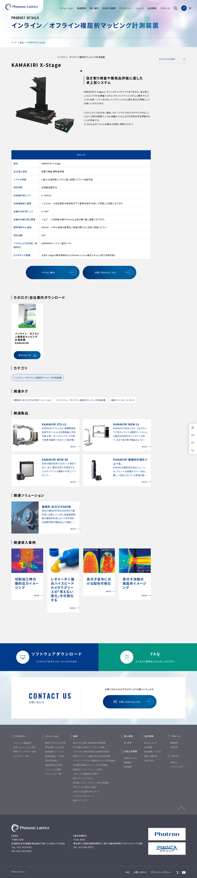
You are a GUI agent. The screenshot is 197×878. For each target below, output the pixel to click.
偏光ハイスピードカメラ (122, 400)
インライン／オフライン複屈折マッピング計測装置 (37, 377)
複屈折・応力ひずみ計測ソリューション (32, 400)
